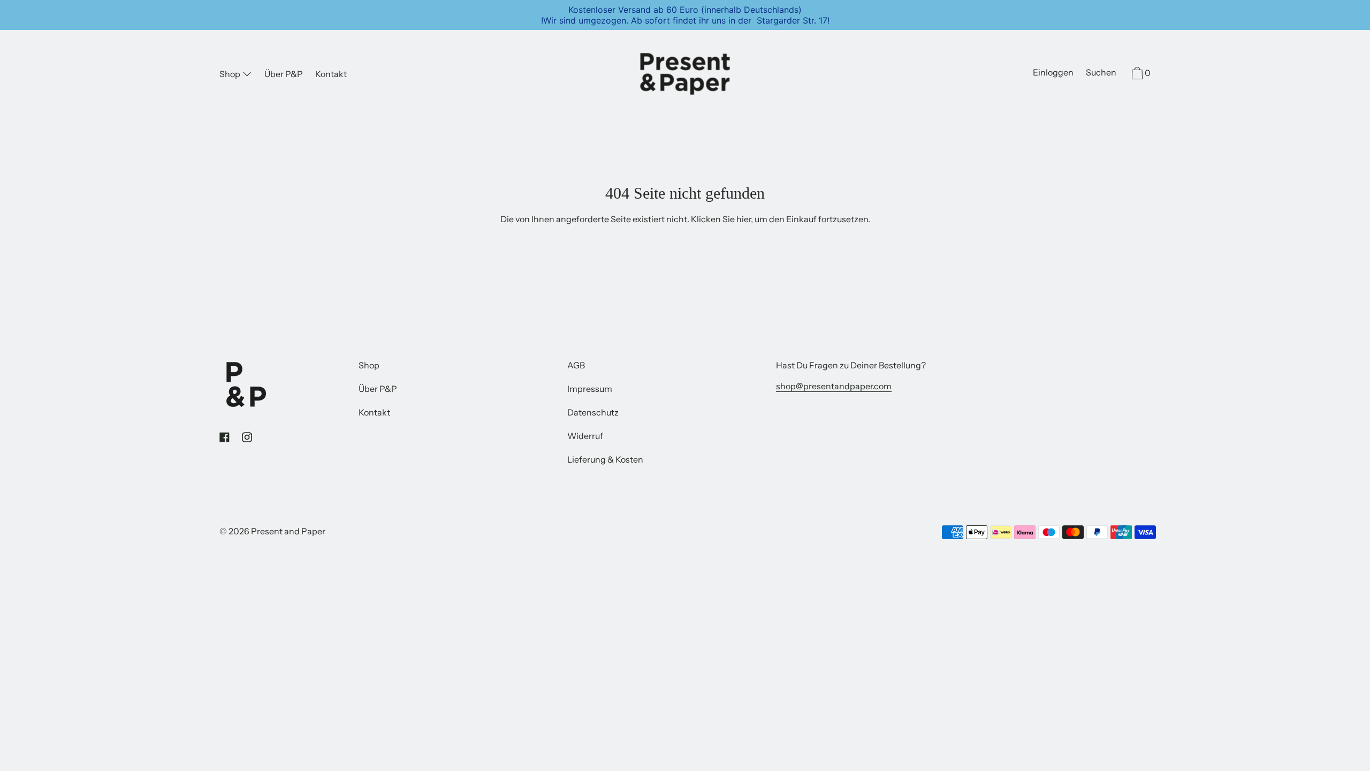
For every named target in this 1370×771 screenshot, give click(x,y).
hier (743, 219)
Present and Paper (288, 531)
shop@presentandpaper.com (834, 386)
